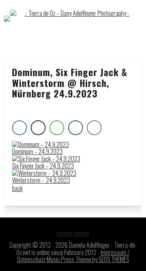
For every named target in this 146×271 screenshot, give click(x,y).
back (17, 188)
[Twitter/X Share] (38, 127)
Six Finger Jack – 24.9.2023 (43, 165)
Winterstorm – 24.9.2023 (41, 180)
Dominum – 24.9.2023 (37, 151)
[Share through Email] (94, 127)
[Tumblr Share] (75, 127)
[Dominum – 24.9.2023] (40, 144)
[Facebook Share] (19, 127)
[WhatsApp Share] (56, 127)
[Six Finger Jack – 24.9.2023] (46, 158)
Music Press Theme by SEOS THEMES (88, 259)
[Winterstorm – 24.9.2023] (44, 173)
